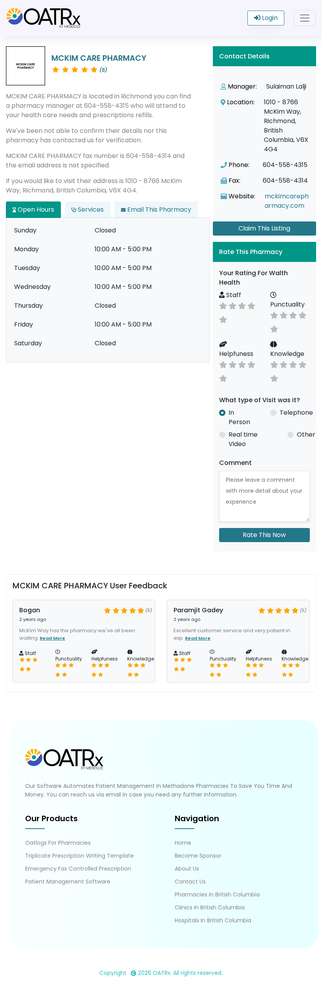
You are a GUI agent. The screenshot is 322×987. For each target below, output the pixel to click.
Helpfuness (236, 353)
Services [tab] (90, 209)
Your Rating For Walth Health (253, 278)
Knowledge (287, 353)
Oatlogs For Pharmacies (58, 843)
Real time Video (243, 439)
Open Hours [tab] (35, 209)
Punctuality (287, 304)
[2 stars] (223, 305)
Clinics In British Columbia (210, 907)
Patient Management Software (67, 881)
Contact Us (190, 881)
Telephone (296, 412)
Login (269, 17)
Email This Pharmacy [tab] (158, 209)
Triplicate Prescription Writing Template (79, 856)
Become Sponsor (198, 856)
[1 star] (223, 319)
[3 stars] (232, 305)
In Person (239, 417)
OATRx (161, 973)
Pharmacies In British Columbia (217, 894)
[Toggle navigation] (305, 18)
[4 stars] (242, 305)
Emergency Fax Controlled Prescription (78, 869)
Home (183, 843)
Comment (235, 462)
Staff (233, 294)
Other (306, 434)
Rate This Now (264, 534)
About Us (187, 869)
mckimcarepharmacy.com (287, 201)
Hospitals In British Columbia (213, 920)
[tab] (264, 252)
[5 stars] (251, 305)
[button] (264, 252)
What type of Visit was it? (259, 400)
